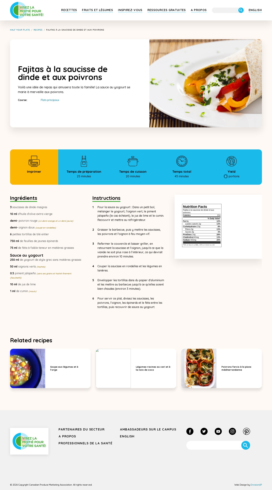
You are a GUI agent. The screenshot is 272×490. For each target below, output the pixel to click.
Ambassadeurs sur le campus (148, 429)
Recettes (69, 10)
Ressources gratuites (166, 10)
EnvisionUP (256, 484)
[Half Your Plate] (26, 10)
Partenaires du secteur (82, 429)
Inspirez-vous (130, 10)
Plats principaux (50, 100)
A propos (199, 10)
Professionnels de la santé (85, 443)
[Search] (241, 10)
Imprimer (34, 172)
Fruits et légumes (97, 10)
